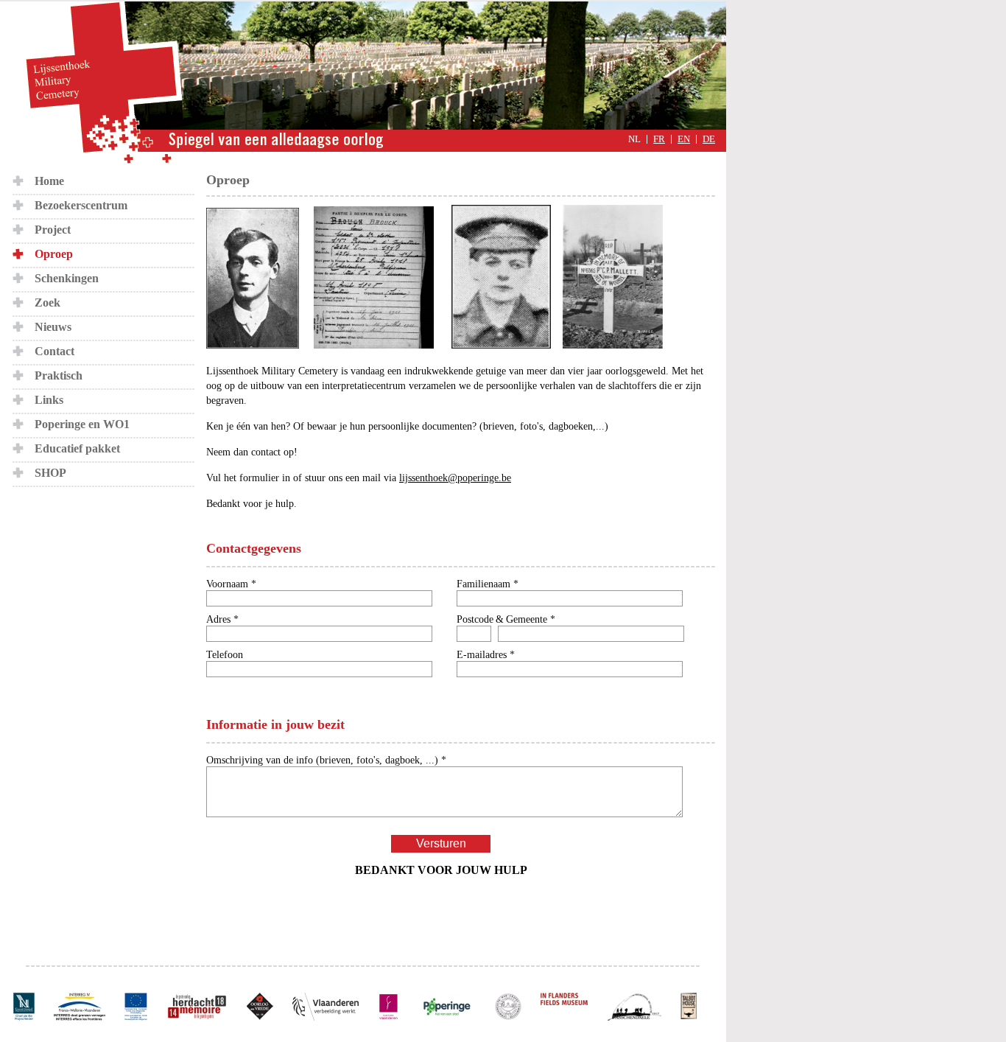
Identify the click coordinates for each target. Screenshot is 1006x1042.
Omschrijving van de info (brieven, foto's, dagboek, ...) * (326, 760)
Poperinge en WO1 (82, 424)
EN (684, 139)
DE (709, 139)
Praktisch (58, 375)
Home (49, 181)
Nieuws (53, 327)
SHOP (50, 472)
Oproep (54, 254)
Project (53, 229)
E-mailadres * (486, 654)
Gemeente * (530, 619)
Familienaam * (487, 584)
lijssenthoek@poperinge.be (455, 477)
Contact (54, 351)
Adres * (222, 619)
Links (49, 400)
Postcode (475, 619)
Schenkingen (67, 278)
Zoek (47, 302)
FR (659, 139)
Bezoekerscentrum (81, 205)
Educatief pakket (77, 448)
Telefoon (224, 654)
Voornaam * (231, 584)
